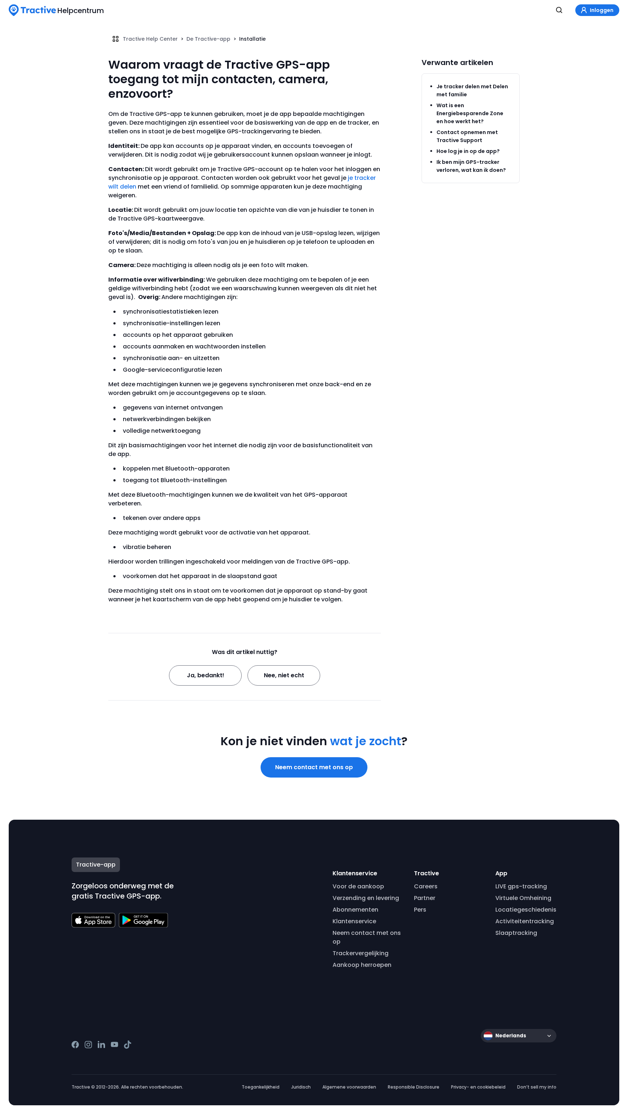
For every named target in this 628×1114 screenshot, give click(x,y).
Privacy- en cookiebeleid (478, 1087)
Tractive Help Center (150, 39)
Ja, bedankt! (205, 675)
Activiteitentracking (524, 921)
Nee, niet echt (284, 675)
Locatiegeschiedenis (525, 909)
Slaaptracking (516, 933)
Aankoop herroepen (362, 965)
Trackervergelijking (361, 953)
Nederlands (510, 1035)
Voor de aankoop (358, 886)
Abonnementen (355, 909)
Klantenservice (354, 921)
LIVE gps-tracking (521, 886)
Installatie (252, 39)
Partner (424, 898)
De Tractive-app (208, 39)
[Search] (559, 10)
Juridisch (301, 1087)
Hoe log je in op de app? (468, 151)
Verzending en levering (366, 898)
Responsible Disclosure (413, 1087)
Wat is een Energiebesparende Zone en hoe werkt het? (469, 113)
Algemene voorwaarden (349, 1087)
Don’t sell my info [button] (536, 1087)
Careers (426, 886)
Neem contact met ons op (314, 767)
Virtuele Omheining (523, 898)
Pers (420, 909)
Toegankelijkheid (260, 1087)
